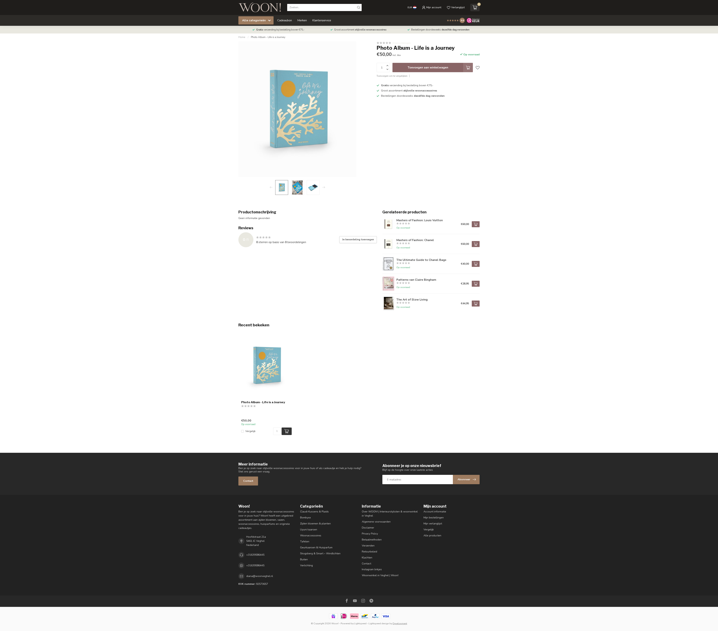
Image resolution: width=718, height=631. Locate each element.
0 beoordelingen (401, 43)
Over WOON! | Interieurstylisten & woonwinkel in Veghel (390, 513)
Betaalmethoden (372, 539)
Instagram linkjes (372, 569)
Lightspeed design (379, 623)
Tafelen (304, 541)
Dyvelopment (400, 623)
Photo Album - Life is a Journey (268, 37)
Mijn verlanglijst (433, 523)
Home (241, 37)
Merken (302, 20)
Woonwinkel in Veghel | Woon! (380, 575)
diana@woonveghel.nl (259, 576)
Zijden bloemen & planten (315, 523)
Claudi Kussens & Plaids (314, 511)
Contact (248, 481)
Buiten (304, 559)
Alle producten (432, 535)
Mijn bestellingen (434, 517)
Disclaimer (368, 527)
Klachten (367, 557)
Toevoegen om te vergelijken (392, 75)
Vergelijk (250, 431)
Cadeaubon (284, 20)
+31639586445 (255, 555)
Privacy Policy (370, 533)
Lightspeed (360, 623)
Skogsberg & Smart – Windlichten (320, 553)
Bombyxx (305, 517)
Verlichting (306, 565)
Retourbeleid (369, 551)
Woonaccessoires (310, 535)
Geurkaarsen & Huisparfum (316, 547)
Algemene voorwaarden (376, 521)
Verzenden (368, 545)
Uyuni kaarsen (308, 529)
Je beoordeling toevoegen (358, 239)
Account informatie (435, 511)
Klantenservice (321, 20)
